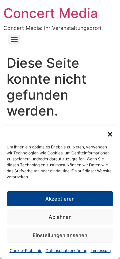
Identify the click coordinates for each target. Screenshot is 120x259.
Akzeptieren (60, 199)
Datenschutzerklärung (66, 250)
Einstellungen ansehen (60, 235)
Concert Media (50, 13)
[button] (110, 134)
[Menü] (14, 39)
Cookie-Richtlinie (26, 250)
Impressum (101, 250)
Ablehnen (60, 217)
